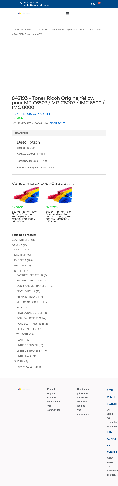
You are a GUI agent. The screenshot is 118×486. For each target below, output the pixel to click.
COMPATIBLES (20, 240)
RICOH (36, 29)
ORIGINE (26, 29)
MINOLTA (19, 265)
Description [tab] (22, 133)
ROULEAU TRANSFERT (30, 323)
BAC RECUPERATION (29, 280)
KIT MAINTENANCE (27, 297)
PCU (19, 307)
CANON (18, 249)
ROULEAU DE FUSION (29, 318)
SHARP (18, 361)
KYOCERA (20, 260)
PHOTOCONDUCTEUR (29, 313)
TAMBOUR (22, 334)
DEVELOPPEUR (25, 291)
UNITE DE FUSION (27, 345)
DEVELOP (20, 255)
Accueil (15, 29)
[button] (67, 13)
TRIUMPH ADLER (24, 366)
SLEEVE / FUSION (26, 329)
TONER (61, 123)
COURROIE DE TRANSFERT (33, 286)
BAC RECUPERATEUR (29, 275)
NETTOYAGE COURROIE (31, 302)
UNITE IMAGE (24, 356)
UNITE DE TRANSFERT (30, 350)
